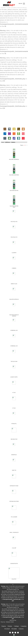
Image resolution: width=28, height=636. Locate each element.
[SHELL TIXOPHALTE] (14, 523)
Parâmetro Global (10, 622)
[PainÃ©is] (18, 138)
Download (7, 628)
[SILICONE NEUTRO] (14, 184)
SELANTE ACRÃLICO (14, 299)
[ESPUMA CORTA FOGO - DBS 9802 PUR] (14, 430)
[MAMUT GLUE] (14, 273)
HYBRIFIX (14, 268)
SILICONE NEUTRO (14, 190)
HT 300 (14, 392)
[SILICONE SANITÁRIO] (14, 168)
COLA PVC (14, 579)
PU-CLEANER (14, 516)
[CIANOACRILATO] (14, 554)
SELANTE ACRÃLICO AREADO (14, 315)
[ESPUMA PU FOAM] (14, 476)
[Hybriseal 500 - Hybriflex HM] (14, 320)
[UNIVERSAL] (14, 153)
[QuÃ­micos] (9, 133)
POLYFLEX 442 (14, 221)
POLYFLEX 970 (14, 237)
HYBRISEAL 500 (14, 330)
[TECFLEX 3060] (14, 351)
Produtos (10, 626)
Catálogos (16, 626)
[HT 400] (14, 398)
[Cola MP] (14, 538)
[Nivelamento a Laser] (5, 133)
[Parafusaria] (18, 133)
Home (2, 142)
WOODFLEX (14, 454)
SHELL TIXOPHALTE (14, 532)
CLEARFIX (14, 252)
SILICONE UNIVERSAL (14, 159)
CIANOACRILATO (14, 563)
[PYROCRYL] (14, 413)
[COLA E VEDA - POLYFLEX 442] (14, 211)
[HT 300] (14, 383)
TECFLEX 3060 (14, 361)
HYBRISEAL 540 (14, 345)
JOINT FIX (14, 470)
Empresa (4, 626)
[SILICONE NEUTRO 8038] (14, 200)
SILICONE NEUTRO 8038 (14, 207)
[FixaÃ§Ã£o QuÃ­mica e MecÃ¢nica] (14, 133)
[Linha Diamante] (14, 129)
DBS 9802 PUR (14, 439)
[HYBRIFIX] (14, 258)
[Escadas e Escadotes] (14, 138)
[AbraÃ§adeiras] (23, 133)
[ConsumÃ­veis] (23, 138)
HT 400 (14, 408)
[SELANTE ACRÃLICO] (14, 289)
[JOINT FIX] (14, 460)
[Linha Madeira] (18, 129)
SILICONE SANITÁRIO (14, 175)
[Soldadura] (23, 129)
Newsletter (14, 628)
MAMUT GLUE (14, 283)
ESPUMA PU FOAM (14, 485)
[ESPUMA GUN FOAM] (14, 492)
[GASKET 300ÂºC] (14, 367)
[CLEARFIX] (14, 242)
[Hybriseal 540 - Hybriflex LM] (14, 336)
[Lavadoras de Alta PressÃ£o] (5, 129)
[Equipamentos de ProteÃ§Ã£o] (9, 138)
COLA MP (14, 548)
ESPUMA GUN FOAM (14, 501)
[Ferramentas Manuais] (5, 138)
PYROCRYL (14, 423)
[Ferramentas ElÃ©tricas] (9, 129)
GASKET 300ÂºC (14, 377)
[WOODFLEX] (14, 444)
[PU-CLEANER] (14, 507)
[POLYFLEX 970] (14, 227)
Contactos (21, 628)
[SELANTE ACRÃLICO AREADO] (14, 304)
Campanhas (23, 626)
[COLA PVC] (14, 573)
